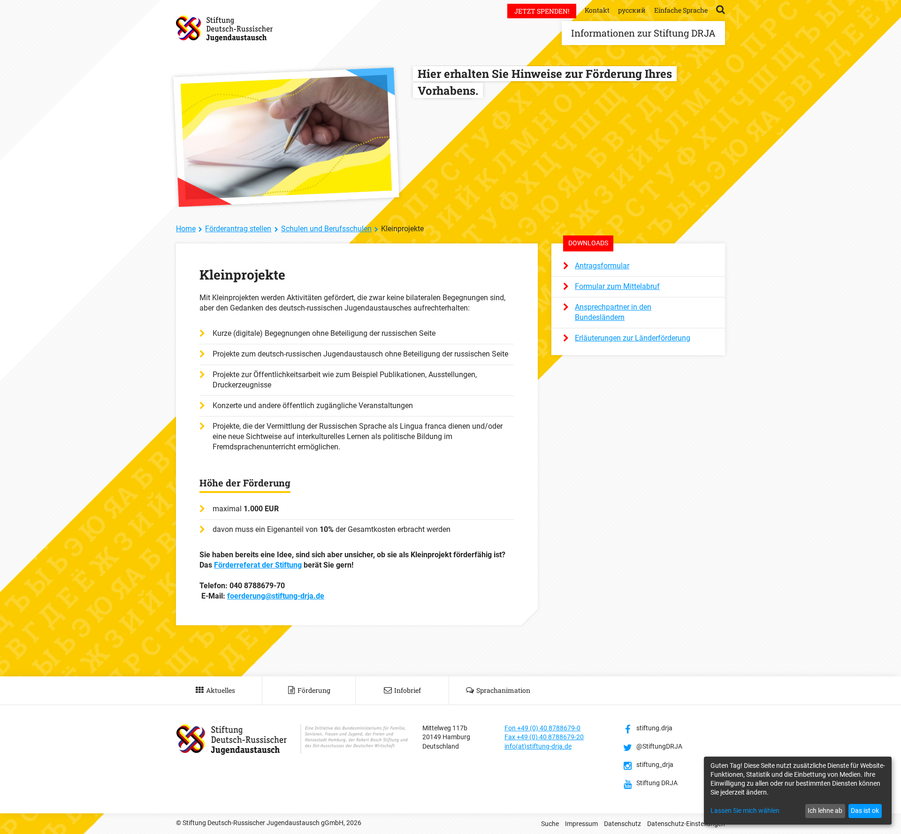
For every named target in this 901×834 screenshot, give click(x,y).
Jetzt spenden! (541, 11)
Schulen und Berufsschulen (326, 228)
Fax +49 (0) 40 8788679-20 (544, 737)
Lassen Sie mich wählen (744, 810)
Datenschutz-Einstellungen (686, 823)
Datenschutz (622, 823)
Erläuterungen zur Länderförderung (632, 338)
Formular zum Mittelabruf (617, 286)
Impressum (581, 823)
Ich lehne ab (825, 810)
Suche (550, 823)
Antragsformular (602, 265)
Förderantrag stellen (238, 228)
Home (186, 228)
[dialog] (798, 791)
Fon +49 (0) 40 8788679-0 (542, 728)
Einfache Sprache (681, 10)
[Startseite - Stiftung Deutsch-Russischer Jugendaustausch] (224, 28)
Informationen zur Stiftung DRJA (643, 33)
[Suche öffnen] (720, 9)
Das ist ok (865, 810)
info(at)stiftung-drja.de (538, 746)
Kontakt (597, 10)
